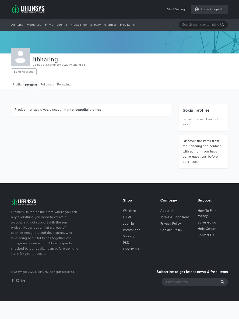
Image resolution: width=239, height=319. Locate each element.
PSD (126, 243)
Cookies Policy (171, 230)
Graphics (110, 25)
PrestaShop (79, 25)
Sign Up (218, 9)
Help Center (207, 229)
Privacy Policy (170, 224)
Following (63, 84)
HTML (49, 25)
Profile (17, 84)
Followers (47, 84)
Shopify (95, 25)
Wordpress (34, 25)
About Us (167, 211)
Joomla (62, 25)
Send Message (24, 71)
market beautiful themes (82, 110)
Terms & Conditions (175, 217)
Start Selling (176, 9)
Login (205, 9)
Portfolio (31, 85)
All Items (17, 25)
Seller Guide (207, 222)
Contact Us (206, 235)
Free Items (127, 25)
